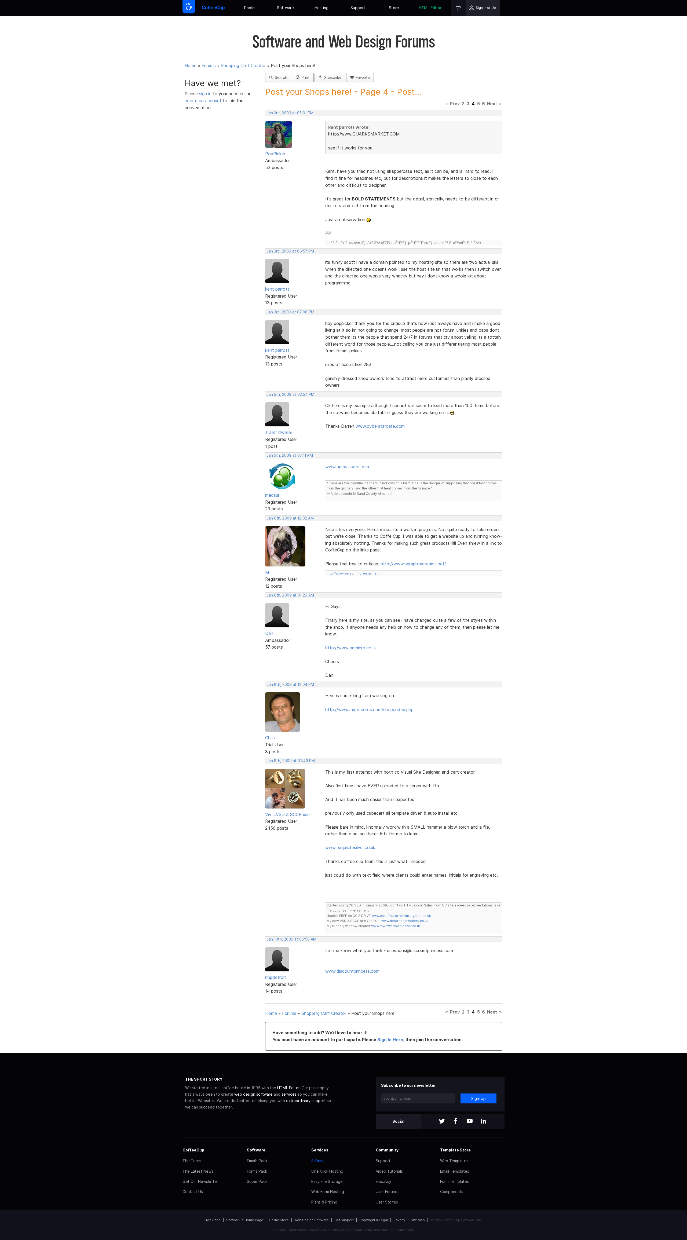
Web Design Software (311, 1220)
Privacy (399, 1220)
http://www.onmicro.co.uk (351, 647)
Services (319, 1150)
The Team (191, 1160)
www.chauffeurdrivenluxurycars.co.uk (401, 916)
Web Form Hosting (327, 1191)
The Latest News (197, 1171)
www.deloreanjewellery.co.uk (405, 921)
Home (190, 65)
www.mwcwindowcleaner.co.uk (396, 926)
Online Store (279, 1220)
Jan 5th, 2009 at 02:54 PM (290, 394)
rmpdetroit (275, 977)
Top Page (213, 1220)
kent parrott (277, 289)
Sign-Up (478, 1098)
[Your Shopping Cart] (458, 8)
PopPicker (275, 153)
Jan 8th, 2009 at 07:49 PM (291, 761)
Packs (249, 7)
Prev (455, 103)
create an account (203, 100)
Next (492, 103)
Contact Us (192, 1191)
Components (451, 1191)
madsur (272, 495)
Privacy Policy (362, 1230)
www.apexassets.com (347, 466)
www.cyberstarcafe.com (380, 426)
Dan (269, 633)
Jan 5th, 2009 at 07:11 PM (290, 455)
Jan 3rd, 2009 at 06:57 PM (290, 251)
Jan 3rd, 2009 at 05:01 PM (290, 113)
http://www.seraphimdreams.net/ (413, 563)
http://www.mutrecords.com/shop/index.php (369, 709)
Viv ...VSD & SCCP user (288, 814)
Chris (270, 737)
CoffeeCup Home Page (244, 1220)
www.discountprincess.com (352, 971)
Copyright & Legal (373, 1220)
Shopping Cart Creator (243, 65)
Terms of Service (392, 1230)
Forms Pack (257, 1171)
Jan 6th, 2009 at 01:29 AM (290, 595)
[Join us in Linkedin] (483, 1121)
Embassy (383, 1181)
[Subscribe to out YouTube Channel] (469, 1121)
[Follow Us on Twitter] (441, 1121)
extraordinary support (306, 1100)
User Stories (387, 1202)
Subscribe (331, 77)
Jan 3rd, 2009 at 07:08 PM (290, 312)
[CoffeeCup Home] (213, 8)
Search (280, 77)
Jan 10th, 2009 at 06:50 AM (291, 939)
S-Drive (318, 1160)
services (289, 1094)
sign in (206, 93)
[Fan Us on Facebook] (455, 1121)
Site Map (418, 1220)
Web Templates (454, 1160)
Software (285, 7)
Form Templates (454, 1181)
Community (387, 1150)
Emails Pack (257, 1160)
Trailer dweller (278, 432)
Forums (209, 65)
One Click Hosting (327, 1171)
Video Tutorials (389, 1171)
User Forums (387, 1191)
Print (304, 77)
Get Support (344, 1220)
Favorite (362, 77)
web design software (253, 1094)
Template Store (455, 1150)
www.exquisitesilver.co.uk (350, 847)
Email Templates (454, 1171)
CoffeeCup (193, 1150)
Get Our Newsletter (200, 1181)
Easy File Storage (327, 1181)
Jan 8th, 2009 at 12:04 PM (290, 684)
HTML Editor (430, 7)
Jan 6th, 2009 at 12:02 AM (290, 518)
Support (357, 7)
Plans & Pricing (324, 1202)
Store (394, 7)
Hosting (321, 7)
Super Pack (257, 1181)
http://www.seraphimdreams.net (352, 573)
